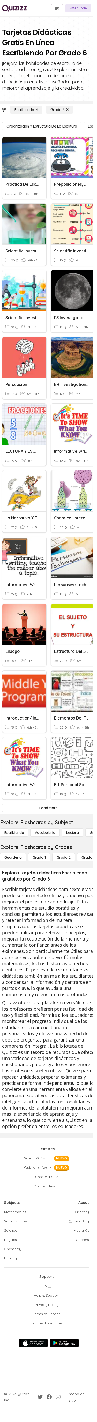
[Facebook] (49, 1397)
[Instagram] (58, 1397)
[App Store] (33, 1343)
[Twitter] (40, 1397)
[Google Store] (64, 1343)
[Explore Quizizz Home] (14, 8)
